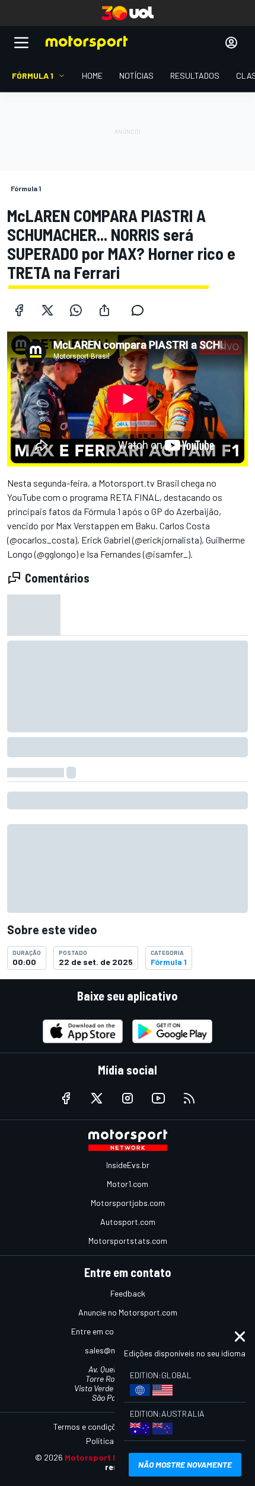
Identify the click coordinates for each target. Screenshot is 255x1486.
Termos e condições (89, 1426)
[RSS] (189, 1098)
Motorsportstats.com (127, 1241)
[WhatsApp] (76, 310)
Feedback (127, 1293)
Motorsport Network (106, 1457)
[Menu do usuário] (231, 42)
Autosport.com (127, 1222)
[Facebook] (19, 310)
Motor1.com (127, 1184)
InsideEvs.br (127, 1165)
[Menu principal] (21, 42)
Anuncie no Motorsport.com (127, 1312)
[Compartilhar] (104, 310)
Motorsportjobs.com (128, 1203)
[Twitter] (47, 310)
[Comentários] (141, 310)
